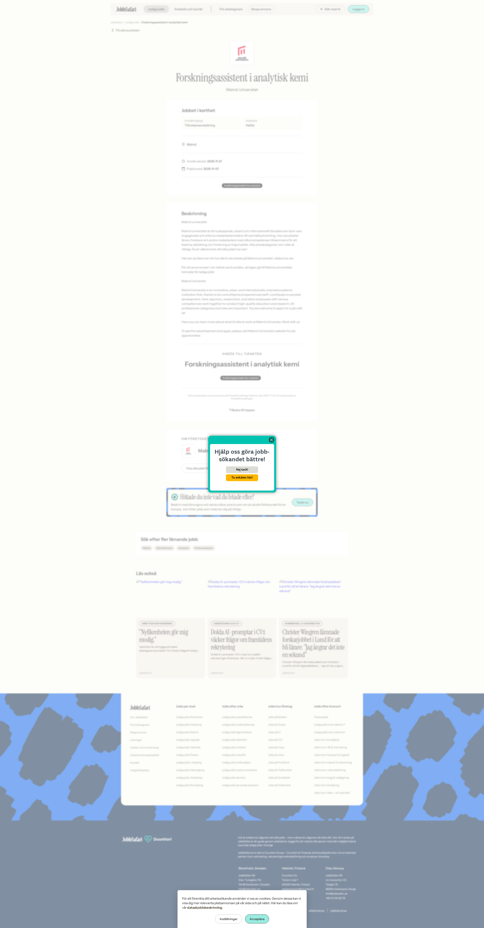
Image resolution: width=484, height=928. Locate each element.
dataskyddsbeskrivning (204, 907)
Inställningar (228, 919)
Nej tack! (242, 469)
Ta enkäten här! (242, 477)
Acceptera (257, 919)
